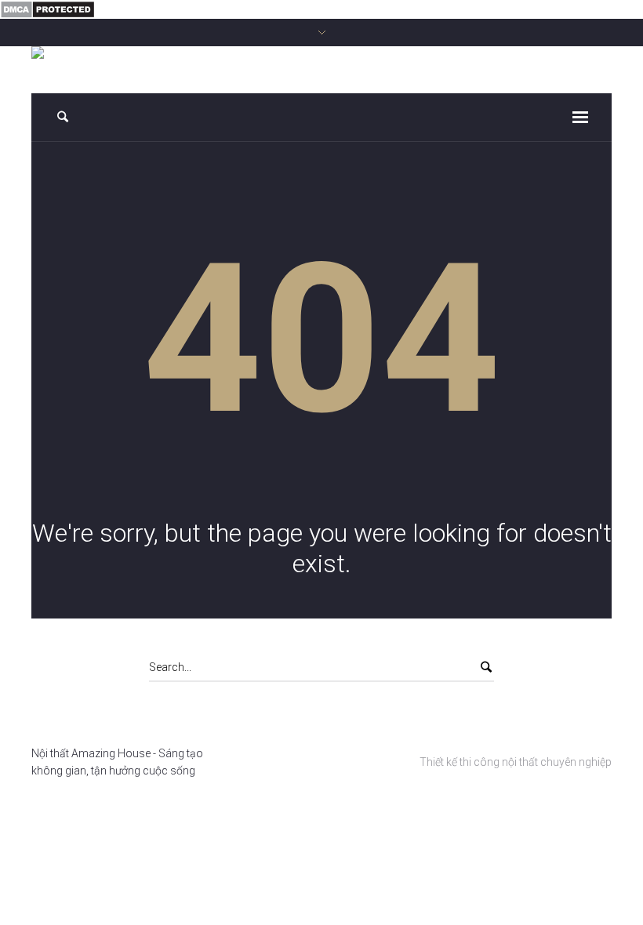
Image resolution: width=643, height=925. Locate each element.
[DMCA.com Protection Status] (47, 8)
